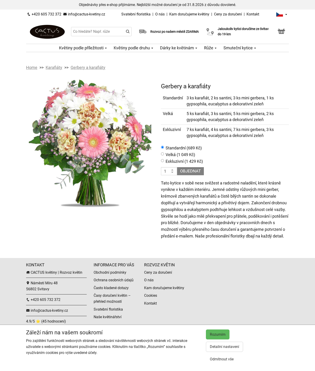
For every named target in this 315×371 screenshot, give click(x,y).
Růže (209, 47)
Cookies (150, 295)
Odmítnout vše (222, 359)
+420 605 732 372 (46, 14)
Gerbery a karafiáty (88, 67)
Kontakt (253, 14)
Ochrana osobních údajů (114, 280)
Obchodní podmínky (110, 272)
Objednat (190, 171)
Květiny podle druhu (132, 47)
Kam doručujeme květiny (189, 14)
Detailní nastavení (224, 346)
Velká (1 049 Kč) (180, 154)
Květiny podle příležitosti (81, 47)
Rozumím (218, 334)
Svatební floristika (136, 14)
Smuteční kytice (238, 47)
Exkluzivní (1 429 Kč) (184, 161)
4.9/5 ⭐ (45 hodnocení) (46, 321)
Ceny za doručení (228, 14)
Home (31, 67)
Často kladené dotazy (111, 288)
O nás (160, 14)
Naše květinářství (108, 317)
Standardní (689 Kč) (184, 147)
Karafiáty (54, 67)
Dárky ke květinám (177, 47)
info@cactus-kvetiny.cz (86, 14)
